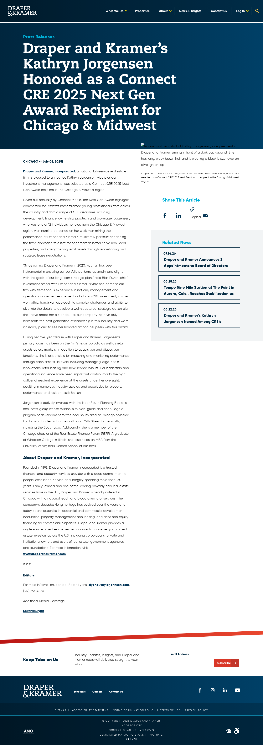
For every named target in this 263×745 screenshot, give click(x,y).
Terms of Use (170, 710)
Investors (80, 691)
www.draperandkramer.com (44, 554)
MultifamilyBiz (33, 611)
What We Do (114, 11)
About (163, 11)
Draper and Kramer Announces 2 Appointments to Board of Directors (196, 262)
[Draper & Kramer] (42, 691)
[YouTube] (237, 690)
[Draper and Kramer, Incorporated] (22, 11)
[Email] (205, 215)
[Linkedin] (178, 215)
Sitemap (61, 710)
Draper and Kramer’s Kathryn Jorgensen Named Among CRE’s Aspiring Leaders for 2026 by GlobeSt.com (192, 318)
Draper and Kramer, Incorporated (49, 171)
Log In (240, 11)
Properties (142, 11)
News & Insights (190, 11)
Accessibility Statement (89, 710)
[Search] (257, 11)
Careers (97, 691)
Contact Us (219, 11)
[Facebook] (164, 215)
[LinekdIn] (225, 690)
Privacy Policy (196, 710)
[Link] (192, 209)
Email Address (179, 654)
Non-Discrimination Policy (134, 710)
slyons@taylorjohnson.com (109, 585)
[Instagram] (212, 690)
